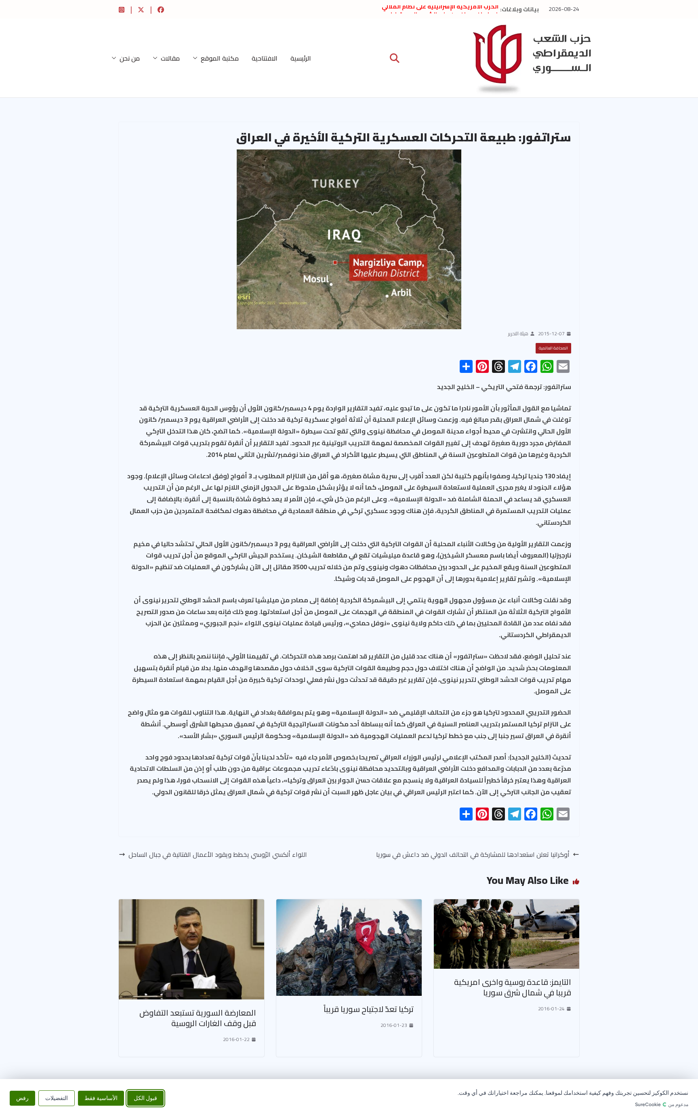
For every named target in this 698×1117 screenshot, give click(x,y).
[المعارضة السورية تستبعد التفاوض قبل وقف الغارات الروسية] (191, 905)
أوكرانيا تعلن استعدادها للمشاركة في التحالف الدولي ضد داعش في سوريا (473, 854)
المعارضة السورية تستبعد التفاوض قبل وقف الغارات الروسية (197, 1018)
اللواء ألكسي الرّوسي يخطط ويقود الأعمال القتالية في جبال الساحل (217, 854)
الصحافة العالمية (553, 348)
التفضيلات (56, 1097)
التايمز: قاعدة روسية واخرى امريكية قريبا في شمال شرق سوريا (512, 987)
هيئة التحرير (518, 333)
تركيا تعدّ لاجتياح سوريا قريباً (369, 1008)
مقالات (170, 58)
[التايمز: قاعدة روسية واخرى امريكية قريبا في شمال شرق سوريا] (506, 905)
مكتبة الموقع (220, 58)
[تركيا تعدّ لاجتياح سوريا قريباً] (349, 905)
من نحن (130, 58)
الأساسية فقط (101, 1097)
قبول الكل (145, 1097)
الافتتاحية (265, 58)
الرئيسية (300, 58)
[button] (197, 58)
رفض (22, 1097)
